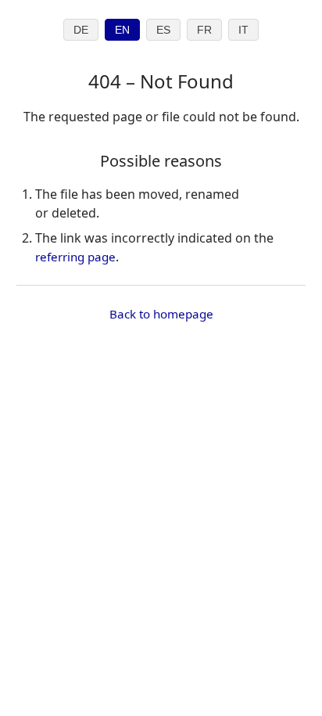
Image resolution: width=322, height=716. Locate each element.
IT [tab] (243, 30)
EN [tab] (122, 30)
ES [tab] (163, 30)
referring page (75, 256)
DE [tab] (80, 30)
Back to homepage (161, 314)
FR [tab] (204, 30)
